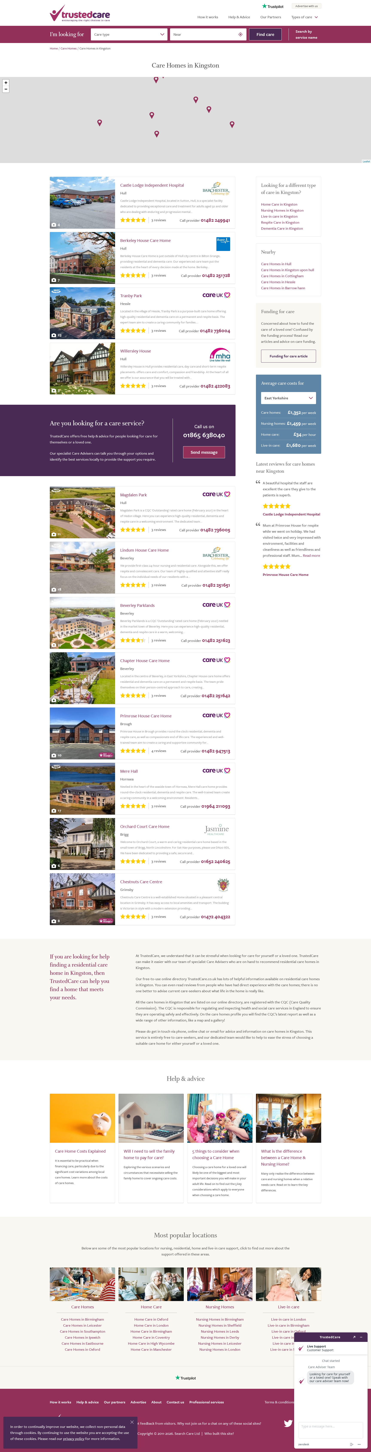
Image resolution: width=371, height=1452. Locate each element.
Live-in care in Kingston (279, 216)
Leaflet (366, 161)
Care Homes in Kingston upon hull (287, 269)
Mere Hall (129, 771)
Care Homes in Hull (276, 263)
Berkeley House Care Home (145, 240)
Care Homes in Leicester (82, 1325)
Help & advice (87, 1402)
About (156, 1402)
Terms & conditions (280, 1402)
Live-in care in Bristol (288, 1337)
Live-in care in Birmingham (288, 1325)
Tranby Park (131, 295)
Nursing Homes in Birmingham (220, 1319)
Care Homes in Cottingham (282, 275)
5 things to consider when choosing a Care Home (215, 1154)
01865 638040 (204, 434)
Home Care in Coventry (151, 1337)
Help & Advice (239, 17)
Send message (204, 452)
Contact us (175, 1402)
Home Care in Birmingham (151, 1331)
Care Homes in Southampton (82, 1331)
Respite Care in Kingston (280, 222)
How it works (208, 17)
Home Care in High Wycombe (151, 1343)
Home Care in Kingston (279, 204)
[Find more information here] (331, 1390)
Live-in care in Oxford (289, 1331)
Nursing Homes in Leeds (220, 1331)
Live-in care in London (288, 1319)
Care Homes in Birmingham (82, 1319)
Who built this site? (219, 1433)
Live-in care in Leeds (289, 1343)
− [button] (6, 89)
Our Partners (270, 17)
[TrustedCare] (80, 13)
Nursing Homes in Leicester (220, 1343)
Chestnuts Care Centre (141, 881)
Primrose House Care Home (146, 716)
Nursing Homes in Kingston (282, 210)
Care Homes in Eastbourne (82, 1343)
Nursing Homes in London (219, 1349)
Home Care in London (151, 1325)
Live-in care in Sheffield (288, 1349)
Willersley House (135, 351)
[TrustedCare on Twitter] (288, 1423)
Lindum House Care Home (144, 550)
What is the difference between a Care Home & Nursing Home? (283, 1157)
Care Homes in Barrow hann (283, 288)
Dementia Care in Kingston (282, 228)
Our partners (114, 1402)
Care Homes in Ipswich (82, 1337)
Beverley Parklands (137, 605)
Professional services (206, 1402)
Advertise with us (306, 6)
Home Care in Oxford (151, 1319)
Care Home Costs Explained (80, 1151)
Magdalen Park (133, 495)
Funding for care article (289, 356)
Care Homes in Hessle (278, 282)
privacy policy (73, 1438)
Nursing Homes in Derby (220, 1337)
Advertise (138, 1402)
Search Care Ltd (187, 1433)
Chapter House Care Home (145, 660)
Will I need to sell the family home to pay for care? (149, 1154)
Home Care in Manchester (151, 1349)
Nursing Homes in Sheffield (220, 1325)
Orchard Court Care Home (144, 826)
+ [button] (6, 82)
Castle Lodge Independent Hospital (152, 185)
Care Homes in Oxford (82, 1349)
